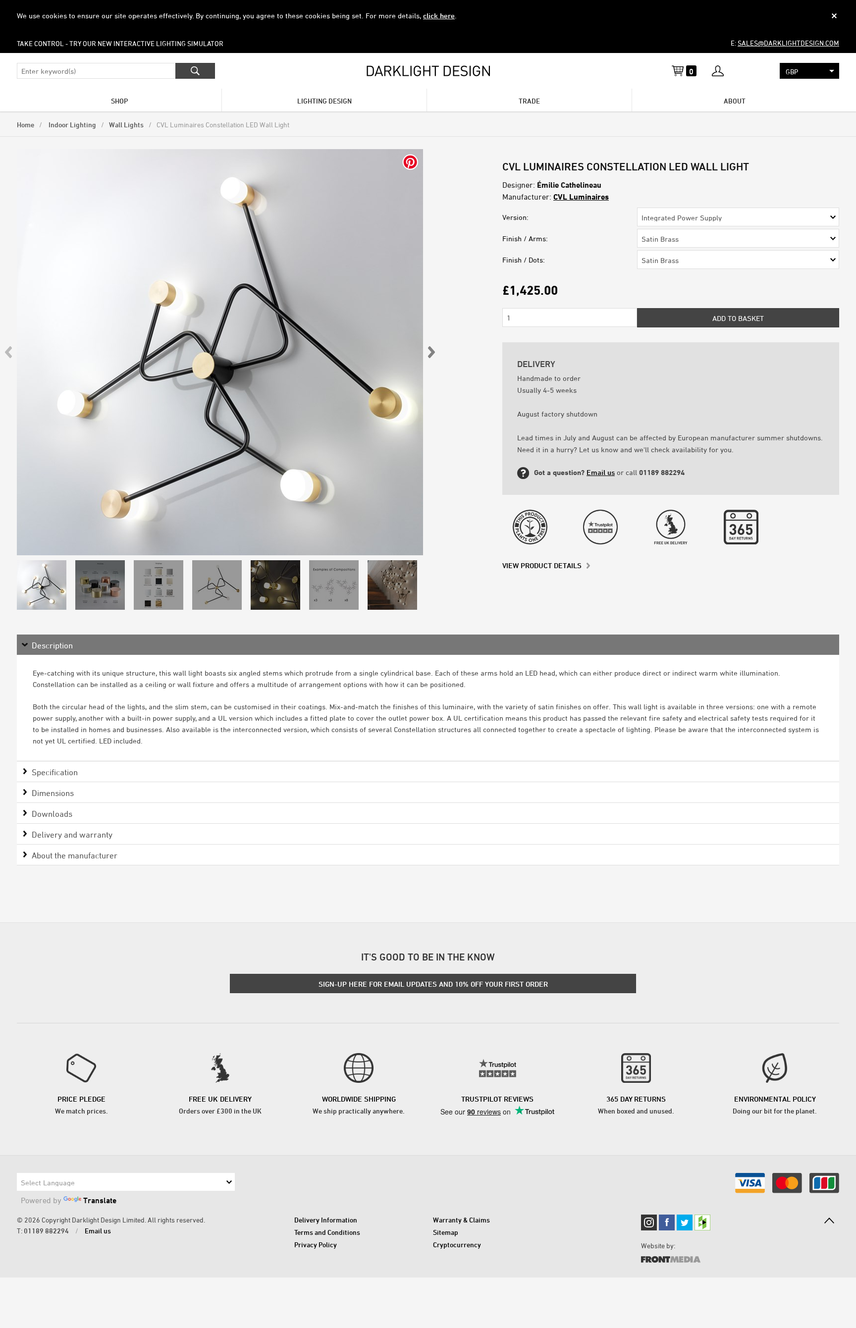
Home (25, 124)
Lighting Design (324, 101)
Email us (601, 472)
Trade (529, 101)
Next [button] (431, 352)
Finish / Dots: (523, 260)
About (735, 101)
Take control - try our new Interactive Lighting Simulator (120, 43)
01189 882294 (46, 1230)
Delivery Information (325, 1220)
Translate (99, 1200)
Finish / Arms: (525, 238)
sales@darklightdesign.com (788, 43)
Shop (119, 101)
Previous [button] (9, 352)
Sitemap (445, 1232)
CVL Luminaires (581, 196)
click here (439, 15)
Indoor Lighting (71, 124)
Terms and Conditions (327, 1232)
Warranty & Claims (461, 1220)
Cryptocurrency (457, 1244)
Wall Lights (126, 124)
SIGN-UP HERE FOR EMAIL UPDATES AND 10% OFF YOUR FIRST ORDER (433, 984)
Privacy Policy (315, 1244)
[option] (220, 352)
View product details (542, 565)
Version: (515, 217)
